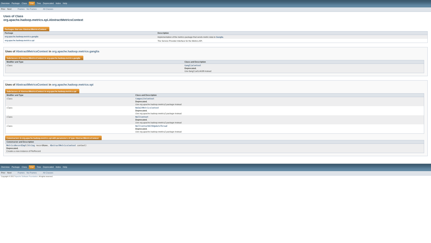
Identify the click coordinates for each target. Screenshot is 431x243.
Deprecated (48, 3)
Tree (39, 3)
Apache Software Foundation (26, 176)
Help (65, 3)
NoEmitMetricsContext (147, 108)
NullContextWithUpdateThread (151, 126)
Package (16, 3)
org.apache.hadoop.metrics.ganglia (21, 36)
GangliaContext (193, 65)
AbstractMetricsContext (34, 29)
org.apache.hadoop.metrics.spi (19, 40)
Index (58, 3)
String (31, 145)
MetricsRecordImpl (16, 145)
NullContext (141, 117)
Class (24, 3)
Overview (5, 3)
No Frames (32, 9)
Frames (21, 9)
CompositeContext (144, 99)
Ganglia (219, 37)
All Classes (48, 9)
